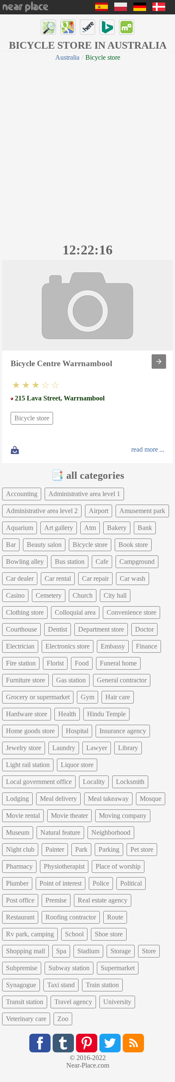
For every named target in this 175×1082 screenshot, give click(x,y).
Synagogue (21, 984)
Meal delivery (58, 798)
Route (115, 917)
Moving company (123, 815)
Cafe (102, 561)
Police (101, 883)
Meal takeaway (108, 798)
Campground (137, 561)
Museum (17, 832)
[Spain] (101, 8)
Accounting (21, 493)
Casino (15, 595)
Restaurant (20, 917)
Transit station (24, 1001)
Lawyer (96, 747)
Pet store (141, 849)
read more (144, 449)
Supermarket (118, 968)
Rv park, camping (30, 934)
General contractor (122, 680)
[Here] (87, 27)
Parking (109, 849)
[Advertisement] (87, 150)
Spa (61, 951)
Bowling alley (25, 561)
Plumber (17, 883)
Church (83, 595)
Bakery (117, 527)
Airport (98, 510)
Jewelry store (23, 747)
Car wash (132, 578)
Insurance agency (122, 730)
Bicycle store (31, 418)
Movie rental (23, 815)
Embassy (113, 646)
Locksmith (130, 781)
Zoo (62, 1018)
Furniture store (25, 680)
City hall (115, 595)
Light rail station (28, 764)
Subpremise (21, 968)
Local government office (39, 781)
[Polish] (120, 8)
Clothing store (25, 612)
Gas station (71, 680)
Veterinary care (26, 1018)
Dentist (57, 629)
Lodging (17, 798)
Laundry (63, 747)
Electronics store (67, 646)
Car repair (95, 578)
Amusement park (142, 510)
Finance (146, 646)
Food (82, 663)
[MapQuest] (126, 27)
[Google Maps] (68, 27)
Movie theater (69, 815)
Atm (90, 527)
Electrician (20, 646)
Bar (11, 544)
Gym (87, 697)
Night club (20, 849)
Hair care (117, 697)
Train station (102, 984)
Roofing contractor (70, 917)
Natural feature (60, 832)
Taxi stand (61, 984)
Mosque (150, 798)
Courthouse (21, 629)
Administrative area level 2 (42, 510)
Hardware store (26, 714)
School (74, 934)
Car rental (58, 578)
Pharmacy (19, 866)
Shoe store (109, 934)
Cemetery (49, 595)
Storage (120, 951)
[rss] (133, 1043)
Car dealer (20, 578)
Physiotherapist (64, 866)
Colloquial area (75, 612)
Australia (67, 57)
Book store (133, 544)
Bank (145, 527)
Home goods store (30, 730)
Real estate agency (102, 900)
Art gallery (58, 527)
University (117, 1001)
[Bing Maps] (107, 27)
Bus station (70, 561)
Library (128, 747)
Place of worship (118, 866)
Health (67, 714)
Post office (20, 900)
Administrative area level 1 (84, 493)
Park (81, 849)
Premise (56, 900)
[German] (139, 8)
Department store (101, 629)
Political (131, 883)
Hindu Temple (106, 714)
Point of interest (61, 883)
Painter (54, 849)
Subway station (69, 968)
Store (149, 951)
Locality (94, 781)
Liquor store (77, 764)
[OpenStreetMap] (48, 27)
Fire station (21, 663)
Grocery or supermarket (38, 697)
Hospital (77, 730)
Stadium (88, 951)
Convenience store (131, 612)
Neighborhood (110, 832)
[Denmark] (158, 8)
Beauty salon (44, 544)
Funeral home (118, 663)
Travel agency (73, 1001)
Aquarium (19, 527)
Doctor (144, 629)
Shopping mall (25, 951)
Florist (55, 663)
